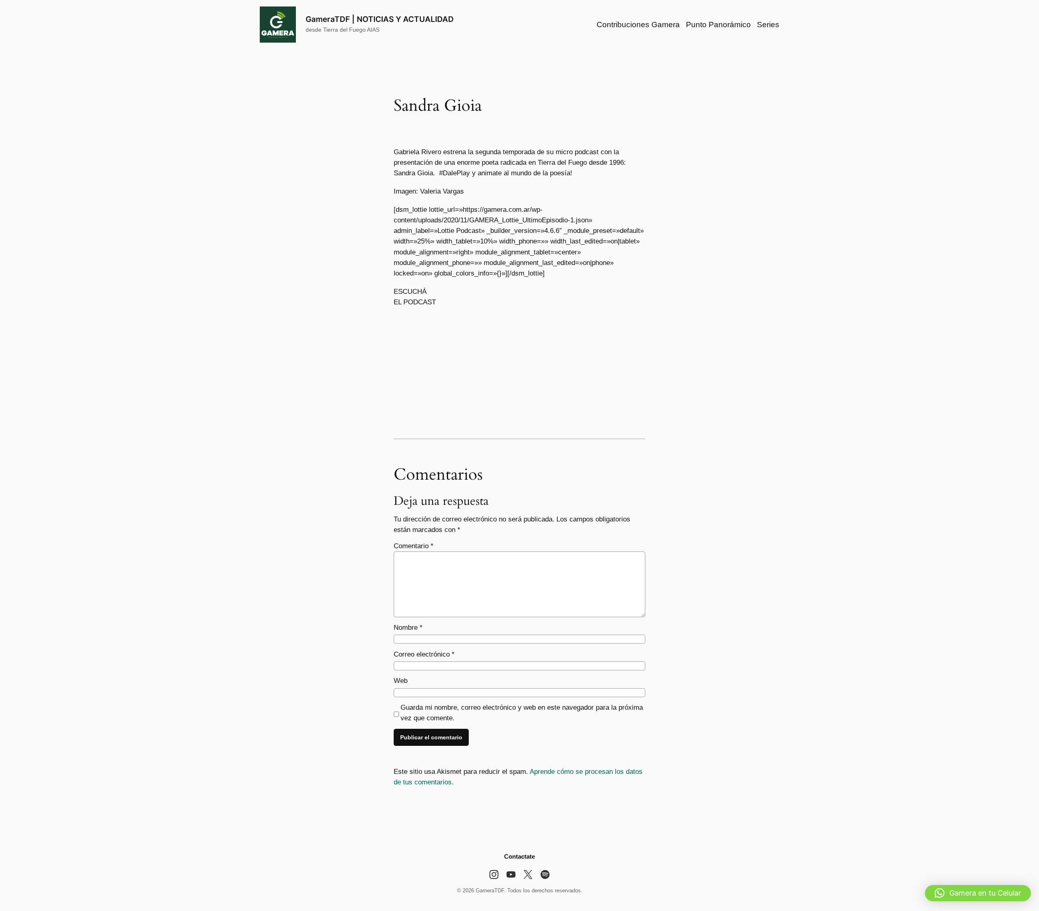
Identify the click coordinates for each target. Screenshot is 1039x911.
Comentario (413, 546)
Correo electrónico (424, 654)
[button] (978, 893)
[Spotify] (545, 874)
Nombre (408, 627)
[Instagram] (493, 874)
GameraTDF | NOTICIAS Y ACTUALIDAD (380, 19)
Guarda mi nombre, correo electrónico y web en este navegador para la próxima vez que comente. (522, 713)
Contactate (519, 856)
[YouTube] (511, 874)
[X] (528, 874)
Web (400, 681)
